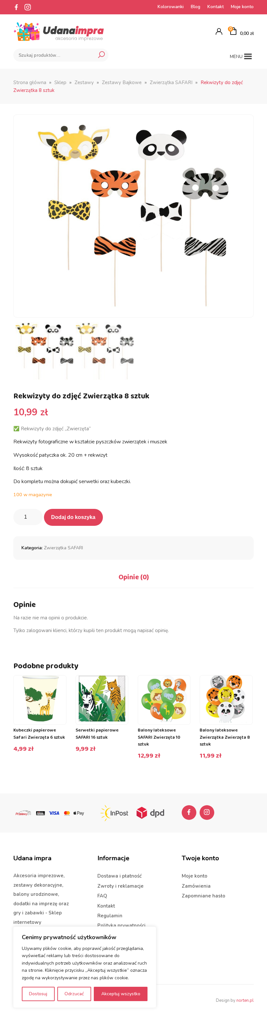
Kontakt (215, 7)
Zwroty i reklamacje (120, 886)
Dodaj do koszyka (73, 517)
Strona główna (29, 82)
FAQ (102, 896)
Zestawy (84, 82)
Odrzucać (74, 994)
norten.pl (245, 1000)
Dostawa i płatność (119, 876)
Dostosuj (38, 994)
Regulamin (109, 915)
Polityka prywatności (121, 925)
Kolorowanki (171, 7)
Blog (195, 7)
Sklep (60, 82)
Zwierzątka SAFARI (171, 82)
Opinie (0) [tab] (134, 577)
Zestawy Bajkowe (122, 82)
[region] (84, 967)
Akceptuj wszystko (120, 994)
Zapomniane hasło (203, 896)
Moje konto (242, 7)
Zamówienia (196, 886)
